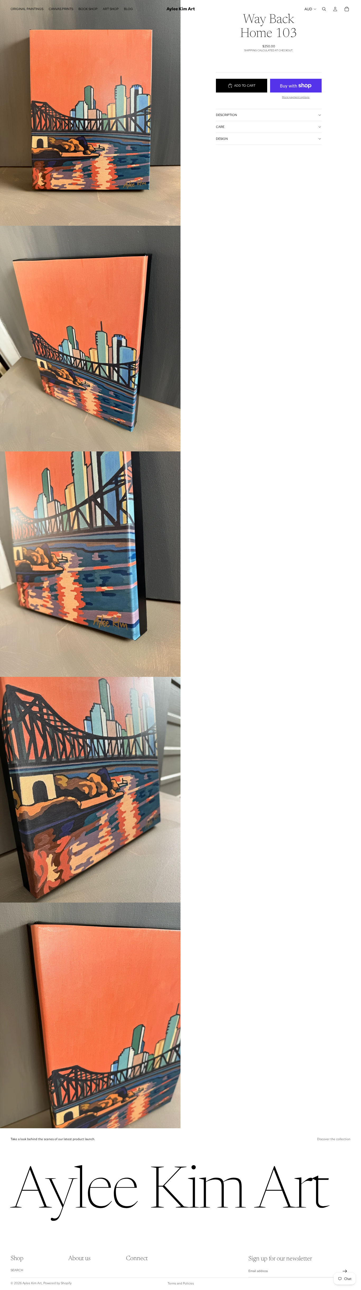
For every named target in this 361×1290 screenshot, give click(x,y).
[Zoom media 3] (90, 564)
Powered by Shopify (57, 1283)
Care (220, 127)
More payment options (295, 97)
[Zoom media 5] (90, 1015)
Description (226, 115)
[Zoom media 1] (90, 113)
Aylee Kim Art (32, 1283)
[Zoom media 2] (90, 338)
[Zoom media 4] (90, 790)
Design (222, 139)
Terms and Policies (181, 1283)
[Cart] (347, 9)
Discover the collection (333, 1139)
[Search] (324, 9)
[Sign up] (344, 1271)
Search (17, 1270)
